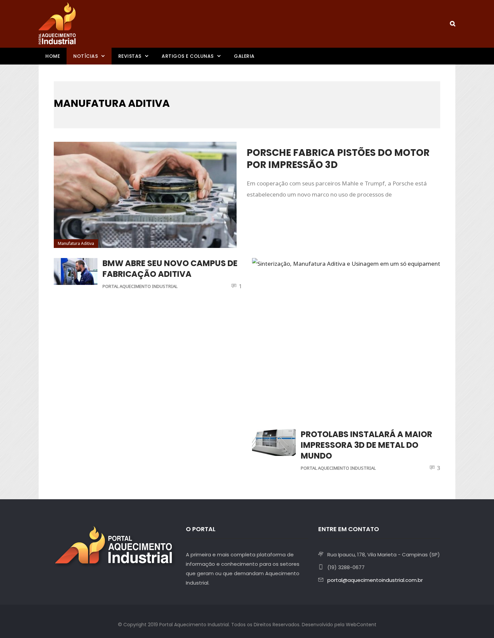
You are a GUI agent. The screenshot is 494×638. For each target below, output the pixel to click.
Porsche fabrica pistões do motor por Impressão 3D (338, 158)
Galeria (244, 56)
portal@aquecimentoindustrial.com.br (375, 580)
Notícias (85, 56)
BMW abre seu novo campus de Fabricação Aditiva (170, 269)
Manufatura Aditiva (76, 243)
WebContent (361, 624)
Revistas (129, 56)
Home (52, 56)
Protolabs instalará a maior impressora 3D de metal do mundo (366, 445)
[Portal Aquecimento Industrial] (57, 23)
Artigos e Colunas (188, 56)
